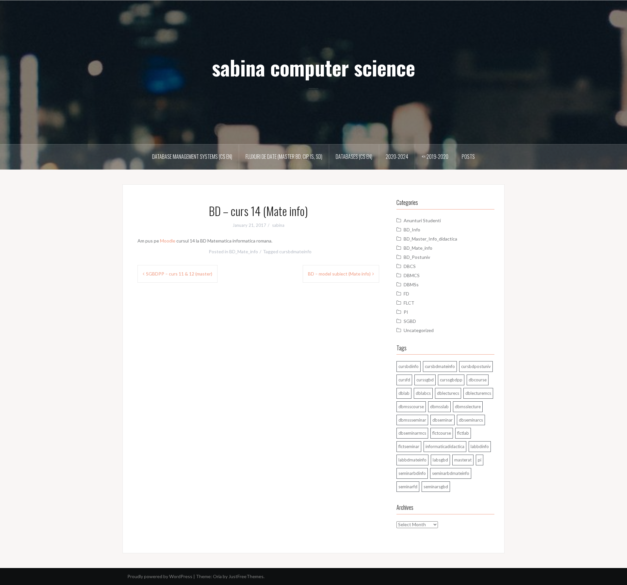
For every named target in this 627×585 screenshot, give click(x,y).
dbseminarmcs (412, 433)
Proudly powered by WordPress (159, 576)
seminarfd (407, 486)
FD (406, 293)
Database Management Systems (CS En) (192, 156)
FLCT (409, 303)
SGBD (410, 321)
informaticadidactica (445, 446)
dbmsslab (439, 406)
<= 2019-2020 (435, 156)
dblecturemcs (478, 393)
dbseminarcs (471, 420)
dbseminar (442, 420)
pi (479, 459)
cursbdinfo (408, 366)
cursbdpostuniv (476, 366)
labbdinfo (480, 446)
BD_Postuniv (417, 257)
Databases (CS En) (354, 156)
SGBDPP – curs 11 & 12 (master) (179, 273)
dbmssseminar (412, 420)
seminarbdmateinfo (450, 473)
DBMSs (411, 284)
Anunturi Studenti (422, 220)
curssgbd (425, 379)
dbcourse (478, 379)
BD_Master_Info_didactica (430, 239)
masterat (463, 459)
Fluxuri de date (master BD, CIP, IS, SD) (284, 156)
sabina (278, 225)
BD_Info (412, 229)
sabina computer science (313, 67)
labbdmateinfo (412, 459)
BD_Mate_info (243, 251)
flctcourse (441, 433)
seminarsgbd (436, 486)
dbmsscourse (411, 406)
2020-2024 (397, 156)
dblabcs (423, 393)
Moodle (167, 240)
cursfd (404, 379)
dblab (404, 393)
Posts (468, 156)
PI (406, 312)
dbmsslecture (468, 406)
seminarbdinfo (412, 473)
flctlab (463, 433)
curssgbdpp (451, 379)
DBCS (410, 266)
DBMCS (412, 275)
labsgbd (440, 459)
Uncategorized (419, 330)
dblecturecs (448, 393)
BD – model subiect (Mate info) (339, 273)
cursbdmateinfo (295, 251)
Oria (217, 576)
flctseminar (408, 446)
